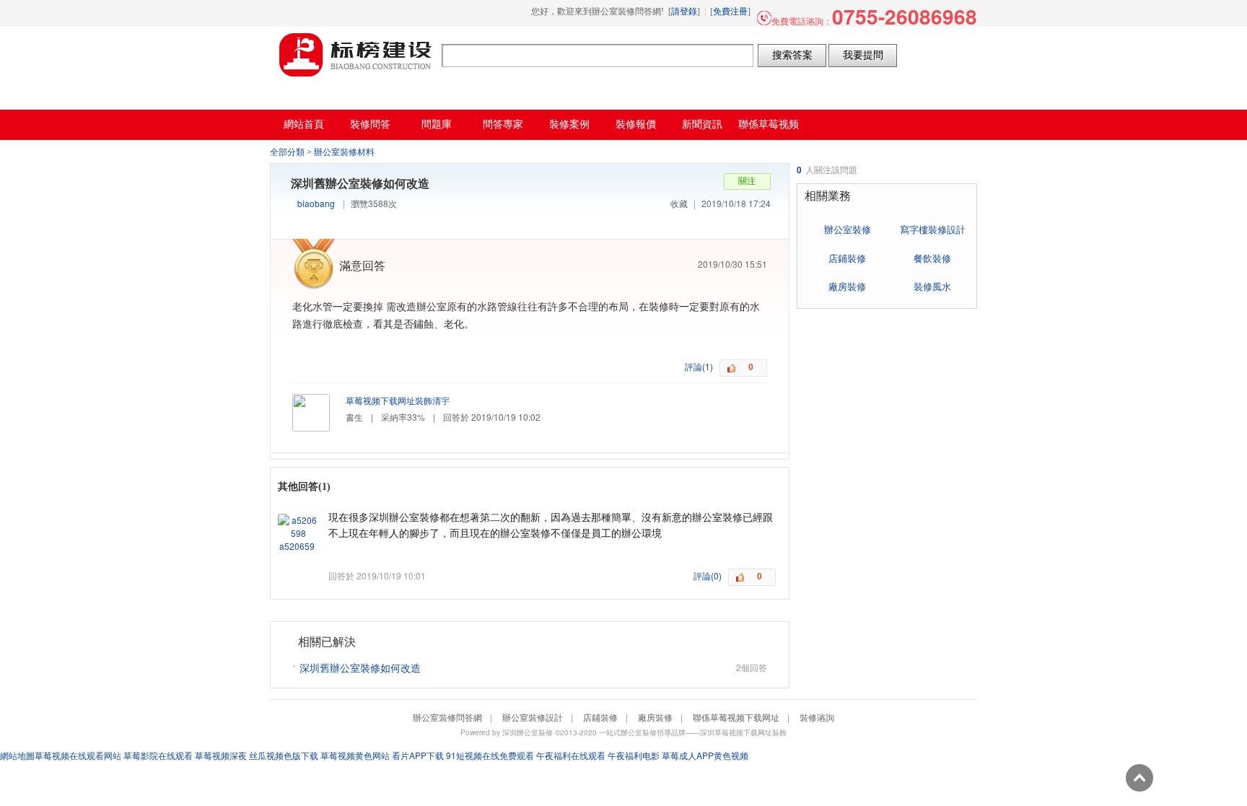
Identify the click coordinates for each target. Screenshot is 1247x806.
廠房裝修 (847, 286)
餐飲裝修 (932, 258)
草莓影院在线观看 (158, 755)
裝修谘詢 (817, 717)
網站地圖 (17, 755)
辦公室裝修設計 (532, 717)
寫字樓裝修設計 (933, 229)
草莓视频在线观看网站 (78, 755)
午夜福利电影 (634, 755)
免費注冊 (730, 11)
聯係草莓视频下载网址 (736, 717)
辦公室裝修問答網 (355, 54)
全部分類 (287, 152)
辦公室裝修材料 (344, 152)
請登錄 (684, 11)
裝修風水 (932, 286)
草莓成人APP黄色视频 (705, 755)
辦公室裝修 (847, 229)
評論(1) (699, 366)
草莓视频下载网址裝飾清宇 (398, 400)
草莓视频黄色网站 (355, 755)
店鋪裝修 (847, 258)
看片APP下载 (418, 755)
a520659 (297, 546)
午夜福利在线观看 (570, 755)
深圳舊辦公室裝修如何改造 (360, 667)
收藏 (679, 203)
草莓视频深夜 (221, 755)
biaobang (316, 203)
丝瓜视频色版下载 (283, 755)
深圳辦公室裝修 (527, 732)
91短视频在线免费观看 (490, 755)
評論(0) (707, 575)
